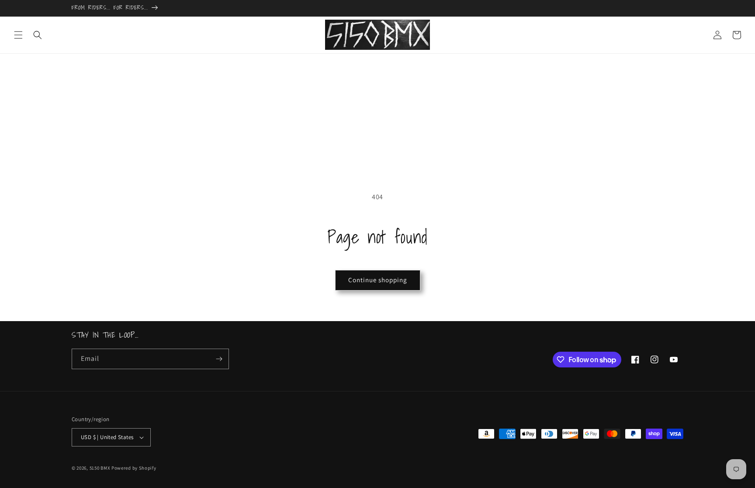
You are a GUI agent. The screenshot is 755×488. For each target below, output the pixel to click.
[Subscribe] (219, 359)
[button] (18, 35)
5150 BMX (100, 468)
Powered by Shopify (133, 468)
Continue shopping (377, 280)
